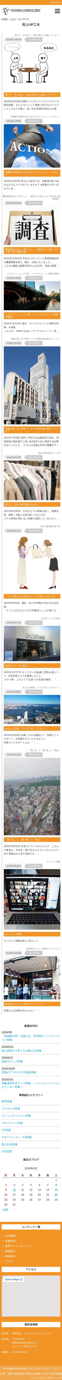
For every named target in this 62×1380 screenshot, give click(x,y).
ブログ (9, 1261)
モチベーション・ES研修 (17, 1137)
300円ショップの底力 (16, 665)
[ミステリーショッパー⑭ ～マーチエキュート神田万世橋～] (33, 309)
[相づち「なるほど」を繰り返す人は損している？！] (33, 89)
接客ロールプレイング (18, 1246)
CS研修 (6, 1130)
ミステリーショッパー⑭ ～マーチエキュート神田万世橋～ (31, 315)
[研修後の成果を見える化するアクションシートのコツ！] (33, 166)
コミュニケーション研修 (16, 1115)
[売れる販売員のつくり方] (33, 499)
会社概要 (10, 1235)
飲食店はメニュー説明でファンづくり (24, 1004)
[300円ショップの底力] (33, 660)
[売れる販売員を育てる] (33, 591)
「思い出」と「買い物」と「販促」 (23, 839)
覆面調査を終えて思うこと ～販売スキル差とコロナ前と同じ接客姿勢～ (31, 250)
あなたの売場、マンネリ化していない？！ (27, 728)
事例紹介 (10, 1256)
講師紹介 (10, 1251)
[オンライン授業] (33, 928)
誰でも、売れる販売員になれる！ (22, 504)
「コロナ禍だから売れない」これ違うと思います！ (31, 596)
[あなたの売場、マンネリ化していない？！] (33, 723)
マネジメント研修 (12, 1123)
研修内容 (10, 1240)
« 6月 (5, 1209)
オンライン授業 (13, 934)
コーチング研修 (11, 1108)
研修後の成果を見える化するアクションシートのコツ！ (31, 173)
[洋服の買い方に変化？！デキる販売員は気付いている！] (33, 423)
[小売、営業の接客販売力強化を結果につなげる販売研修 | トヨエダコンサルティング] (21, 10)
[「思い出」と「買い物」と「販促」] (33, 834)
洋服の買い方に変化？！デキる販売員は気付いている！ (31, 429)
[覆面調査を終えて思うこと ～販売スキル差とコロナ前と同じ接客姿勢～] (33, 244)
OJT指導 (7, 1151)
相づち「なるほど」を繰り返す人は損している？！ (31, 94)
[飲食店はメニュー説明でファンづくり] (33, 998)
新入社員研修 (10, 1144)
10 (14, 1189)
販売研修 (7, 1101)
